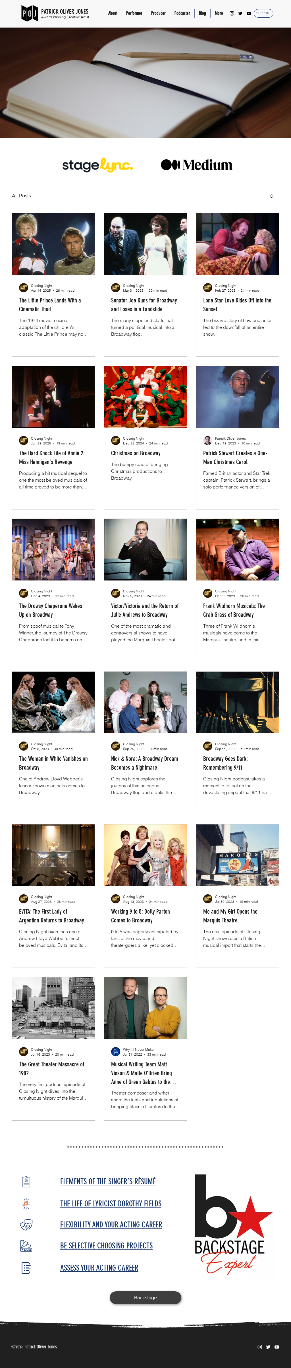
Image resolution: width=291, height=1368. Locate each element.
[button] (134, 13)
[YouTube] (249, 13)
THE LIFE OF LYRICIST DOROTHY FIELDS (110, 1203)
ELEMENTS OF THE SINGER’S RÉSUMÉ (108, 1181)
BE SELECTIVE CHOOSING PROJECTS (106, 1245)
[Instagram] (232, 13)
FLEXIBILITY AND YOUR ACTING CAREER (111, 1224)
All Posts (21, 196)
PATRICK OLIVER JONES (64, 11)
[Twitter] (240, 13)
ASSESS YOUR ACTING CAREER (99, 1268)
